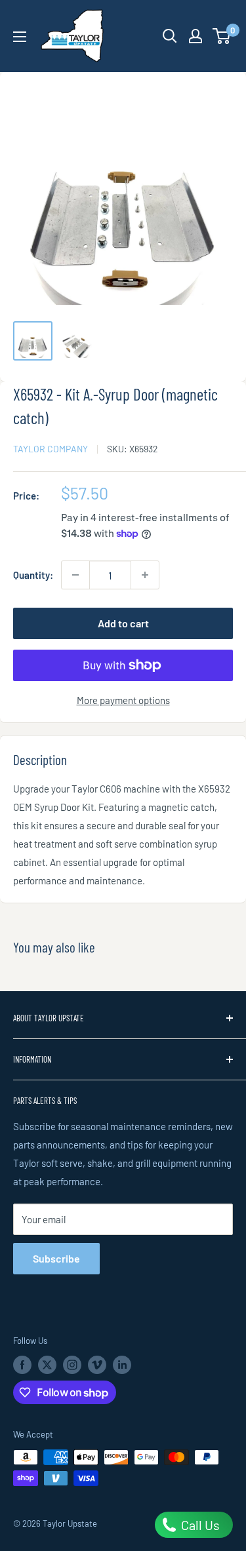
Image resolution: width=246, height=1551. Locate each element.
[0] (222, 36)
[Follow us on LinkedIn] (122, 1365)
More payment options (123, 700)
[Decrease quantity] (75, 575)
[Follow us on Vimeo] (97, 1365)
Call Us (199, 1525)
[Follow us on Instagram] (72, 1365)
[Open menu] (19, 36)
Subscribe (56, 1258)
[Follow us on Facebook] (22, 1365)
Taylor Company (50, 448)
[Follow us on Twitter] (47, 1365)
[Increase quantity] (145, 575)
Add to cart (123, 623)
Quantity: (33, 575)
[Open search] (170, 36)
